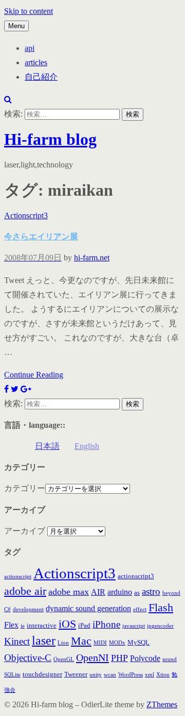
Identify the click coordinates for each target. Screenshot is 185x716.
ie (23, 626)
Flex (11, 624)
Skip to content (28, 11)
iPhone (106, 624)
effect (139, 609)
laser (43, 640)
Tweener (75, 674)
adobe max (68, 592)
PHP (119, 658)
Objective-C (27, 657)
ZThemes (161, 704)
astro (151, 591)
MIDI (100, 643)
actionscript (17, 576)
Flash (161, 607)
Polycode (145, 658)
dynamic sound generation (88, 608)
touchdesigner (42, 674)
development (28, 609)
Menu (16, 26)
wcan (110, 674)
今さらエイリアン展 (41, 236)
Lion (63, 643)
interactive (42, 625)
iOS (67, 624)
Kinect (17, 641)
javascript (133, 626)
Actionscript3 (26, 215)
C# (7, 609)
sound (169, 659)
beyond (171, 593)
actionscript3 (136, 576)
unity (95, 674)
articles (36, 62)
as (137, 592)
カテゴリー (24, 488)
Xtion (163, 674)
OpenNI (92, 657)
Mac (81, 641)
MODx (117, 643)
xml (149, 674)
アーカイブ (24, 530)
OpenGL (63, 659)
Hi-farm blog (50, 139)
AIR (98, 592)
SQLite (12, 674)
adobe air (25, 591)
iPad (84, 625)
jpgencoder (160, 626)
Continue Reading (33, 374)
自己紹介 (41, 76)
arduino (119, 592)
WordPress (130, 674)
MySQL (138, 642)
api (29, 48)
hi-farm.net (91, 257)
